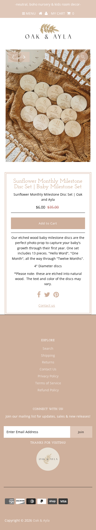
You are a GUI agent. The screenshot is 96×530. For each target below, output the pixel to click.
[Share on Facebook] (39, 295)
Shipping (48, 355)
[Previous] (13, 57)
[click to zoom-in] (83, 57)
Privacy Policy (48, 376)
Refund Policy (48, 390)
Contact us (46, 305)
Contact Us (48, 369)
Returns (48, 362)
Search (48, 348)
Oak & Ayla (41, 520)
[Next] (24, 57)
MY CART (62, 13)
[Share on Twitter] (47, 295)
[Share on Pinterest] (56, 295)
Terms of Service (48, 383)
